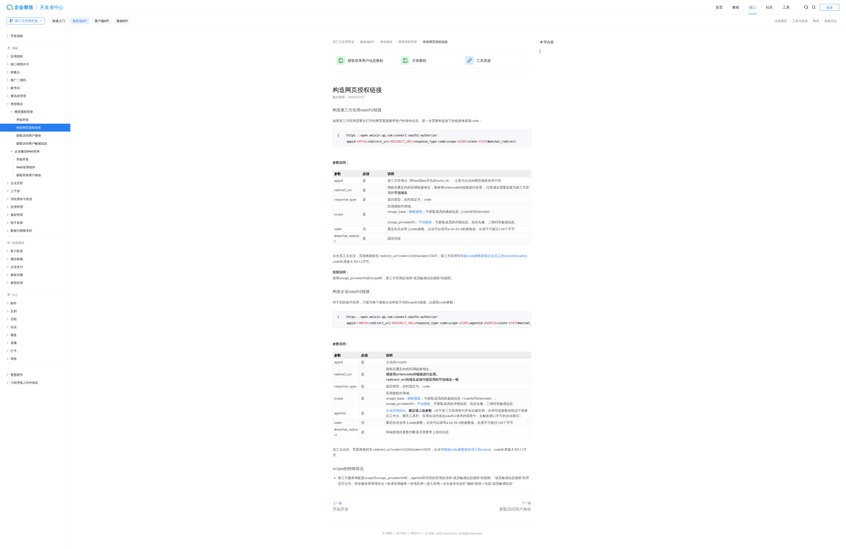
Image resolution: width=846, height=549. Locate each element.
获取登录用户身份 (28, 175)
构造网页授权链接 (28, 127)
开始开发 (22, 120)
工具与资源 (800, 21)
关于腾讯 (387, 533)
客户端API (102, 21)
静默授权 (415, 211)
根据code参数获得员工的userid (467, 449)
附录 (816, 21)
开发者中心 (51, 7)
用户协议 (401, 533)
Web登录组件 (25, 167)
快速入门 (58, 21)
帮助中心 (416, 533)
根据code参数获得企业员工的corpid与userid (493, 255)
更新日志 (830, 21)
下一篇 (526, 503)
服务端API (80, 21)
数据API (122, 21)
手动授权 (425, 222)
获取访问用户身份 (28, 135)
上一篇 (337, 503)
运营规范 (781, 21)
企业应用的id (395, 410)
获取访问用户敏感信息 (31, 143)
